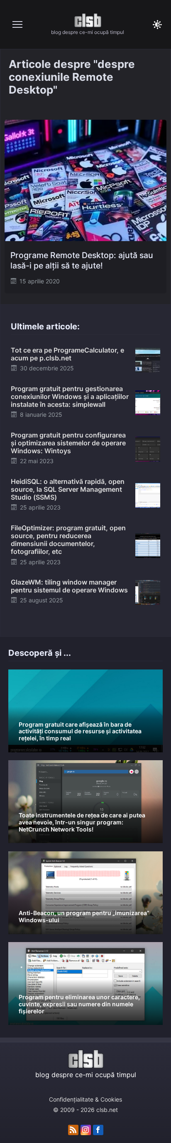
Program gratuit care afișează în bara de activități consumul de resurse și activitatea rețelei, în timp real (80, 731)
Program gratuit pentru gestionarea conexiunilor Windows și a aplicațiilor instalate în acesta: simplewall (70, 396)
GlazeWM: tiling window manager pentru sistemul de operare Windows (69, 586)
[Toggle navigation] (17, 24)
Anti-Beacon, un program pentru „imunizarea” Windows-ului (84, 916)
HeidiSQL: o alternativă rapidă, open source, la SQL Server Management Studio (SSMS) (68, 489)
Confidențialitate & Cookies (85, 1099)
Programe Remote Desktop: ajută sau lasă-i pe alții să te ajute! (81, 260)
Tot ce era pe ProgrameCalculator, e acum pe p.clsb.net (67, 354)
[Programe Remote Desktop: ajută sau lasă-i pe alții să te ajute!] (85, 180)
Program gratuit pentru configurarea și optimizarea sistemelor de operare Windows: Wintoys (68, 443)
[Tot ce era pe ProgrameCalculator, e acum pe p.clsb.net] (147, 359)
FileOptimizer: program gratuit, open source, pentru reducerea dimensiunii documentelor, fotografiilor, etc (68, 540)
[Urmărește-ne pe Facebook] (98, 1130)
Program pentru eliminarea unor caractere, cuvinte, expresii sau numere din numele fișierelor (79, 1004)
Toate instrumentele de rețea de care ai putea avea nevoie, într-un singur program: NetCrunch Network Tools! (82, 822)
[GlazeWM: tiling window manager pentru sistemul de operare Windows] (147, 591)
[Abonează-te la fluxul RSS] (73, 1130)
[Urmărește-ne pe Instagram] (86, 1130)
